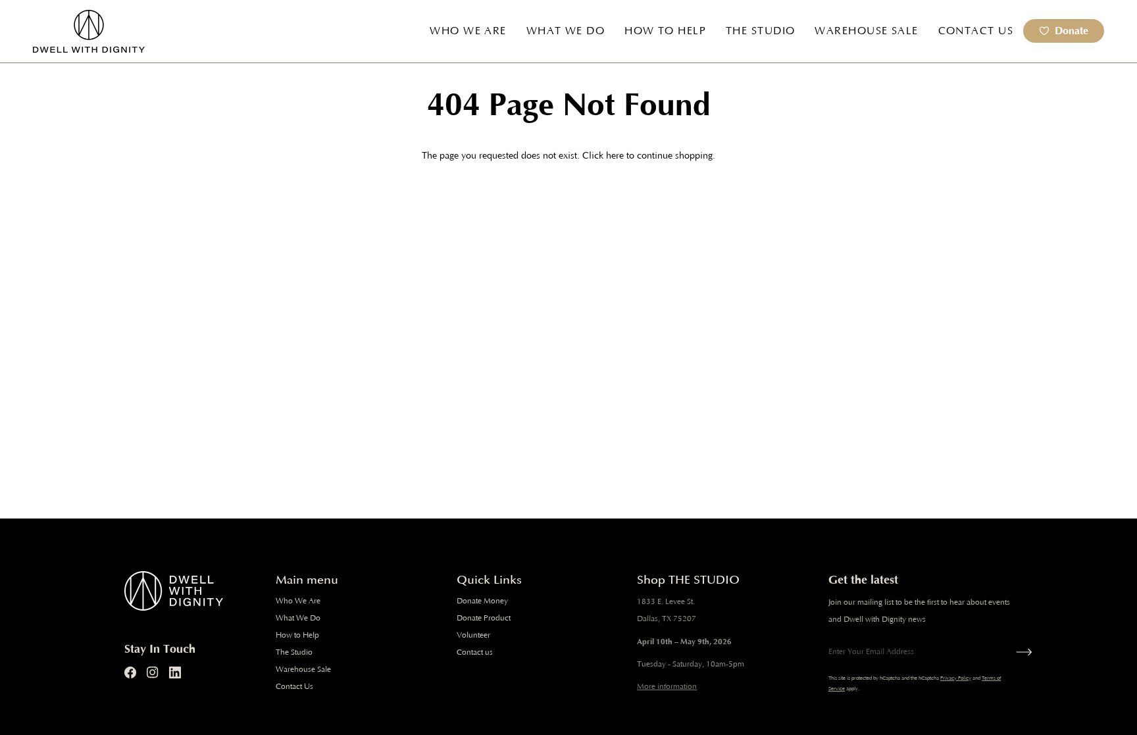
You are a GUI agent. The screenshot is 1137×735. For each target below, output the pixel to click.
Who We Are (298, 601)
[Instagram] (153, 672)
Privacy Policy (955, 678)
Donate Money (482, 601)
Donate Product (484, 618)
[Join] (1021, 652)
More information (667, 686)
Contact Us (294, 686)
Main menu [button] (307, 579)
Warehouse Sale (303, 669)
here (615, 156)
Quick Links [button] (489, 579)
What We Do (298, 618)
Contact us (475, 652)
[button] (468, 31)
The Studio (294, 652)
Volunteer (473, 635)
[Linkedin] (175, 672)
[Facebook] (130, 672)
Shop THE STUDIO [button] (688, 579)
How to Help (297, 635)
